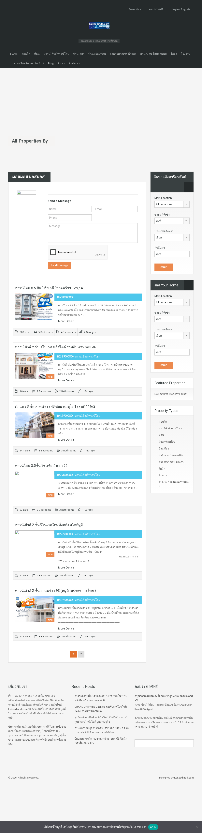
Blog (51, 63)
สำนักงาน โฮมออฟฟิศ (153, 53)
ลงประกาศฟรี (156, 9)
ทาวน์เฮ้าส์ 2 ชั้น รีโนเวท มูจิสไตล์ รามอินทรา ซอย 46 (55, 347)
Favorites (135, 9)
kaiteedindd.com (18, 709)
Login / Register (181, 9)
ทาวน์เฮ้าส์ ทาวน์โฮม (56, 53)
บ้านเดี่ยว (78, 53)
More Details (66, 321)
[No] (197, 827)
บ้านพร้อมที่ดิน (97, 53)
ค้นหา (61, 63)
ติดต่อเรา (74, 63)
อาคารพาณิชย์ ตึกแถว (123, 53)
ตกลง (153, 827)
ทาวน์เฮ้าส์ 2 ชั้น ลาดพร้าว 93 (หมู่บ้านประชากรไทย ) (55, 590)
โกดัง (174, 53)
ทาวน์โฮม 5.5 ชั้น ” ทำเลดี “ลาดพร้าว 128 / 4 (49, 288)
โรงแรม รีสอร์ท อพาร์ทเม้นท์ (27, 63)
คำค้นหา (159, 247)
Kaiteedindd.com (184, 777)
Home (14, 53)
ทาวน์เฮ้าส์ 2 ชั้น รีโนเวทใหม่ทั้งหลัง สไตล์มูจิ (49, 525)
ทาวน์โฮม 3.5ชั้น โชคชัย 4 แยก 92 (41, 465)
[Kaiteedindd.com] (99, 26)
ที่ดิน (37, 53)
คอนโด (26, 53)
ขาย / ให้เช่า (162, 214)
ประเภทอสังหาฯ (164, 231)
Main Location (163, 198)
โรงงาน (185, 53)
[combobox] (172, 204)
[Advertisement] (101, 97)
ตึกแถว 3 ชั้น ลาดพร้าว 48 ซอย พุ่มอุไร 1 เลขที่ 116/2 (55, 406)
